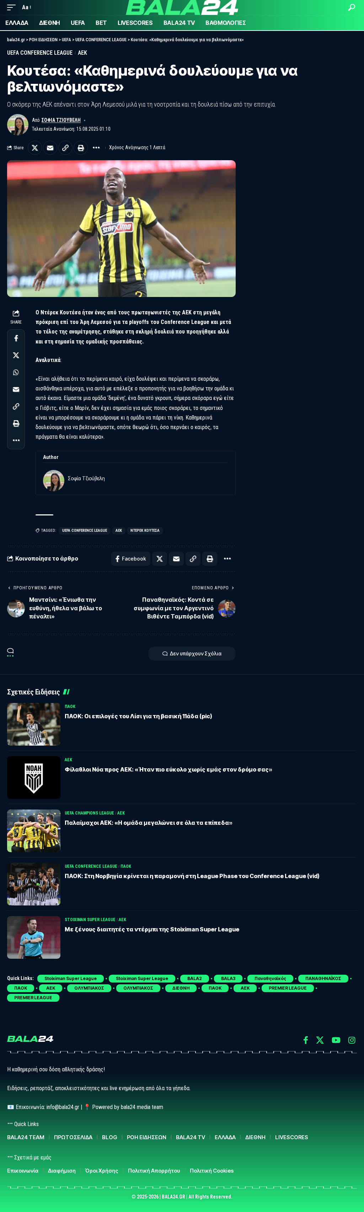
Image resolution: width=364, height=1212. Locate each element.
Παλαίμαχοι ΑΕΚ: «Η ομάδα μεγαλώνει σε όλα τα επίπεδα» (148, 822)
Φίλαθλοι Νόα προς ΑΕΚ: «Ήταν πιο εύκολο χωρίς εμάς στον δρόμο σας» (168, 769)
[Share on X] (35, 148)
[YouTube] (336, 1040)
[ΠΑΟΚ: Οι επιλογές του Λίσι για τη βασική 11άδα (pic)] (33, 724)
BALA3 (228, 978)
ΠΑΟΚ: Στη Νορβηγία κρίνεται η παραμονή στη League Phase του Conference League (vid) (192, 876)
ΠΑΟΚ (70, 706)
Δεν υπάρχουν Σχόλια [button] (195, 653)
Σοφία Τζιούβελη (61, 120)
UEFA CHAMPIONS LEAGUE (89, 813)
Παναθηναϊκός (270, 978)
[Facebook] (305, 1040)
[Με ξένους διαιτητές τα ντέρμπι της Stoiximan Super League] (33, 937)
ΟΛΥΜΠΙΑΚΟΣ (89, 988)
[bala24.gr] (182, 7)
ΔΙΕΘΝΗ (180, 988)
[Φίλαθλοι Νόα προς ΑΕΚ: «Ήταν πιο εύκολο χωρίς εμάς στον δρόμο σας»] (33, 777)
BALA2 (194, 978)
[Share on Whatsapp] (16, 372)
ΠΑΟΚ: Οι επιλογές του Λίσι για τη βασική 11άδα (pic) (138, 716)
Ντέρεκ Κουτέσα (145, 530)
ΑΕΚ (82, 52)
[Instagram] (352, 1040)
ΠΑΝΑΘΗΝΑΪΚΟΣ (323, 978)
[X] (320, 1040)
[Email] (50, 148)
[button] (13, 7)
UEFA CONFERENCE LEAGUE (40, 52)
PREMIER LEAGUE (288, 988)
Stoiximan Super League (90, 919)
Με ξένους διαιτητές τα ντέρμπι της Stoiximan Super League (152, 929)
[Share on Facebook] (16, 338)
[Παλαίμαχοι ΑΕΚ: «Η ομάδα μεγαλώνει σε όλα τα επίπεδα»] (33, 831)
